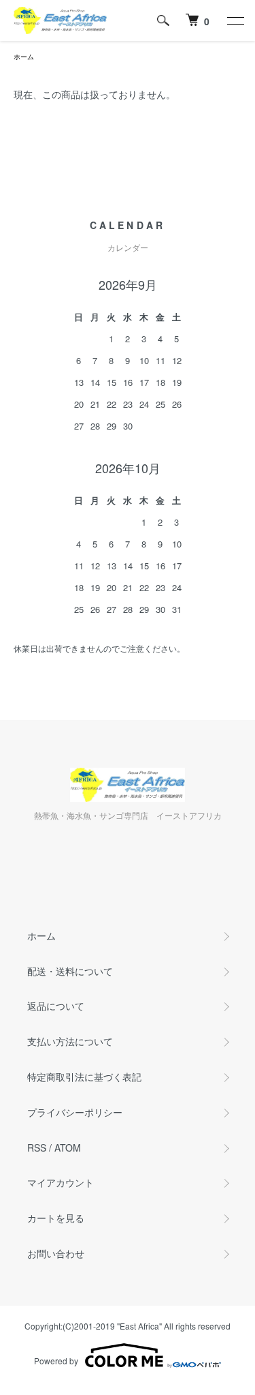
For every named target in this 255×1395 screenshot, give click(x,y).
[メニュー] (234, 20)
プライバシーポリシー (74, 1112)
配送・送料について (70, 971)
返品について (55, 1005)
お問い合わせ (55, 1253)
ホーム (24, 56)
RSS (36, 1147)
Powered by (56, 1360)
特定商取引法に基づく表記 (84, 1076)
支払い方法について (70, 1041)
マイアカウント (60, 1182)
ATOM (67, 1147)
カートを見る (55, 1218)
